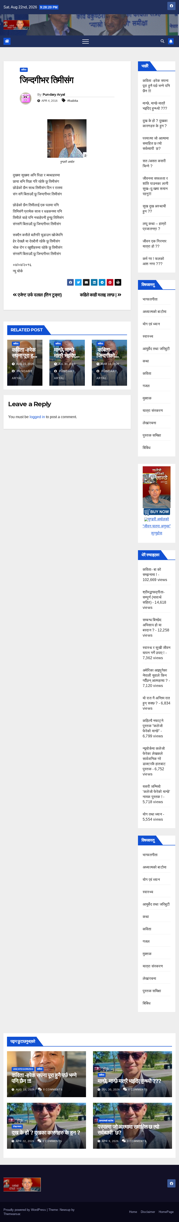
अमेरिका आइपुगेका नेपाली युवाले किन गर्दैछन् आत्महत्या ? (155, 675)
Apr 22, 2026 (25, 1141)
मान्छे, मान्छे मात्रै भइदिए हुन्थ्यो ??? (64, 355)
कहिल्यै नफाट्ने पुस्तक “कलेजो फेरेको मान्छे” (153, 726)
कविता (23, 69)
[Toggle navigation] (85, 41)
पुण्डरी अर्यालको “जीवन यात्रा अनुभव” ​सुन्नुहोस (157, 526)
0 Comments (52, 1089)
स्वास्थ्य (148, 336)
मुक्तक (147, 398)
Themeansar (11, 1214)
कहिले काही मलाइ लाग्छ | (98, 294)
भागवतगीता (150, 299)
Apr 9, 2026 (110, 1141)
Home (133, 1212)
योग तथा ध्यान (152, 814)
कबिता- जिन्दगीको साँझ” (105, 355)
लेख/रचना (149, 423)
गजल (146, 386)
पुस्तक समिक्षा (152, 435)
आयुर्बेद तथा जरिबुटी (156, 349)
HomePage (166, 1212)
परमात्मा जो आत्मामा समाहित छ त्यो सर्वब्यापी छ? (156, 143)
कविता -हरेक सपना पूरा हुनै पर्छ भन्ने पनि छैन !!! (156, 86)
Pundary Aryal (54, 94)
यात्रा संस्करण (153, 411)
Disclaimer (148, 1212)
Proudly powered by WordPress (25, 1209)
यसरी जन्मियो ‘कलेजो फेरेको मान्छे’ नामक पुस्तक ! (156, 791)
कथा (146, 361)
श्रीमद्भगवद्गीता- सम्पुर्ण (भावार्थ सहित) (154, 597)
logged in (37, 417)
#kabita (72, 100)
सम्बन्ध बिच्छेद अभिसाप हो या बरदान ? (152, 625)
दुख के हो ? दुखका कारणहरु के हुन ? (46, 1132)
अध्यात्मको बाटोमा (154, 312)
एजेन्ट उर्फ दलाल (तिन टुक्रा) (39, 294)
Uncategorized (23, 1069)
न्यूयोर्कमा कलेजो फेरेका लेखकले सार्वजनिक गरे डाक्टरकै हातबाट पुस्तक (154, 758)
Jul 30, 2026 (111, 1089)
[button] (162, 41)
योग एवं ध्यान (151, 324)
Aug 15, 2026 (25, 1089)
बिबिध (147, 448)
